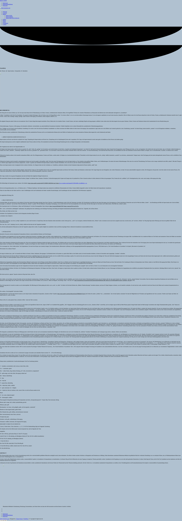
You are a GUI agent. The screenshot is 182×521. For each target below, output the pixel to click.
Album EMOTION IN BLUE (12, 18)
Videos (4, 19)
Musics (4, 14)
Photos (4, 20)
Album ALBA (9, 15)
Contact (4, 24)
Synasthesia (5, 23)
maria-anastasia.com (4, 518)
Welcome (5, 11)
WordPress (25, 518)
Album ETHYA (9, 16)
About (4, 22)
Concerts (5, 13)
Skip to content (3, 0)
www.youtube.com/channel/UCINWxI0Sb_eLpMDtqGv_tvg (73, 183)
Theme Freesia (19, 518)
